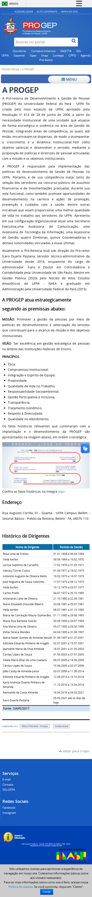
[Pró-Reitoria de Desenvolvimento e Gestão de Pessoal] (46, 21)
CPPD (72, 55)
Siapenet (19, 55)
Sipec (33, 55)
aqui (61, 491)
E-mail (6, 779)
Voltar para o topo (75, 751)
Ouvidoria (20, 51)
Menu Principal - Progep (35, 726)
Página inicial (10, 69)
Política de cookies (20, 887)
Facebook (8, 808)
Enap (44, 55)
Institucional (61, 726)
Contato (7, 785)
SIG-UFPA (8, 790)
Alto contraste (47, 11)
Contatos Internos (43, 51)
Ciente (47, 891)
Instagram (9, 813)
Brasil (14, 4)
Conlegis (58, 55)
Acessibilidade (24, 11)
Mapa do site (69, 11)
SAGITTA (65, 51)
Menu (71, 79)
